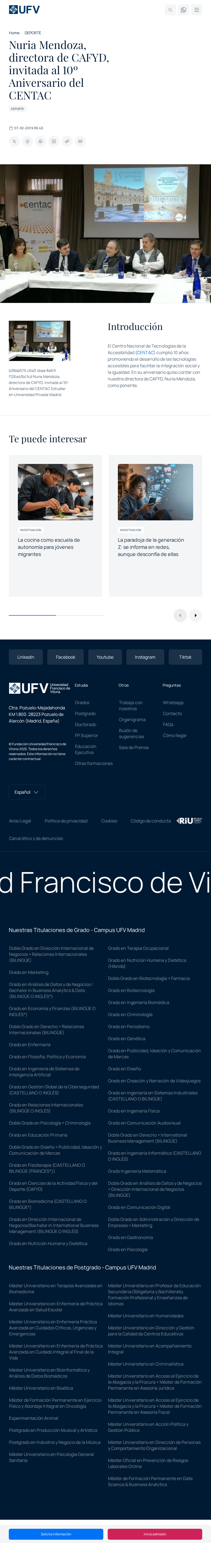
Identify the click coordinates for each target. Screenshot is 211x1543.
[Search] (170, 9)
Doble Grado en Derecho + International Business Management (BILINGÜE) (147, 1138)
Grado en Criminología (130, 1014)
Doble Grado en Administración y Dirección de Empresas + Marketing (153, 1222)
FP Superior (86, 735)
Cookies (109, 821)
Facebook (65, 657)
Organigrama (132, 719)
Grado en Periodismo (128, 1026)
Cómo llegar (175, 735)
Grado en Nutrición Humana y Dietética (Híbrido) (147, 963)
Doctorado (85, 724)
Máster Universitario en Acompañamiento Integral (149, 1349)
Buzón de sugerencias (131, 733)
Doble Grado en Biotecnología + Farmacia (149, 978)
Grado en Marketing (28, 972)
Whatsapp (173, 702)
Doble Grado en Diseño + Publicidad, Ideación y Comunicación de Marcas (55, 1150)
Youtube (105, 657)
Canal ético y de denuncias (36, 838)
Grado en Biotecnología (131, 990)
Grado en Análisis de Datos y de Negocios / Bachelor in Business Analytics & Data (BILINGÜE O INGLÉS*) (51, 990)
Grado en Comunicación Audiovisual (144, 1123)
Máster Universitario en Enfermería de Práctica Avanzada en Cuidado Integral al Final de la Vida (56, 1352)
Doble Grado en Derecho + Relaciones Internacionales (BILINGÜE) (46, 1029)
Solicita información (56, 1534)
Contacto (172, 713)
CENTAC (145, 352)
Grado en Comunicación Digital (139, 1207)
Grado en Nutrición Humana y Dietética (48, 1243)
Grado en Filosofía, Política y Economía (47, 1057)
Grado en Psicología (128, 1249)
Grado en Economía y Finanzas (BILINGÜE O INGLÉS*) (52, 1011)
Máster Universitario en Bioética (41, 1388)
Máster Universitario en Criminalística (146, 1364)
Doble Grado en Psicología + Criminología (50, 1123)
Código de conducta (151, 821)
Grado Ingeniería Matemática (137, 1171)
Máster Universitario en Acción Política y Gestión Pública (148, 1427)
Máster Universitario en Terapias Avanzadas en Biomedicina (55, 1289)
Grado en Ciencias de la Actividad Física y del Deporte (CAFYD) (53, 1186)
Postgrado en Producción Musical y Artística (53, 1430)
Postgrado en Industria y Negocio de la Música (55, 1442)
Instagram (145, 657)
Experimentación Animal (33, 1418)
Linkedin (25, 657)
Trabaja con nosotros (131, 705)
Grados (82, 702)
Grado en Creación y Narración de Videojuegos (154, 1081)
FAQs (168, 724)
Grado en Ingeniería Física (134, 1111)
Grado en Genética (126, 1039)
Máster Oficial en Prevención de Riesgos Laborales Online (148, 1463)
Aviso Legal (20, 821)
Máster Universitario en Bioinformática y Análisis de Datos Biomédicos (49, 1373)
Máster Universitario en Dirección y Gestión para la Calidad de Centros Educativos (151, 1331)
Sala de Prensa (134, 747)
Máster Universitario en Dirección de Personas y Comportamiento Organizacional (154, 1445)
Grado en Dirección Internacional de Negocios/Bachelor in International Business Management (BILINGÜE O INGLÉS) (54, 1225)
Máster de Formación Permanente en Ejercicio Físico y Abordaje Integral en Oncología (55, 1403)
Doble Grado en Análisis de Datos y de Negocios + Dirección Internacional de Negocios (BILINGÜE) (155, 1189)
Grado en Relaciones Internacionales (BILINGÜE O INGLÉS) (46, 1108)
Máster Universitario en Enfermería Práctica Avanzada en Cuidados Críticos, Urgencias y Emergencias (53, 1328)
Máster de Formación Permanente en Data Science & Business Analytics (150, 1481)
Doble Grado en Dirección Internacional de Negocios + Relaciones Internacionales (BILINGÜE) (51, 954)
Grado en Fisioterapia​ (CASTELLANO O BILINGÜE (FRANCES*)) (47, 1168)
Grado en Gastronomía (130, 1237)
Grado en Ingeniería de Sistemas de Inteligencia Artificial (44, 1072)
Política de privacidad (66, 821)
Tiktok (185, 657)
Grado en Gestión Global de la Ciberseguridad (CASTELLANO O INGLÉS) (54, 1090)
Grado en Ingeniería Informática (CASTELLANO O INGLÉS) (154, 1156)
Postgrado (85, 713)
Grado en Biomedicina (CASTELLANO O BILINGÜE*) (48, 1204)
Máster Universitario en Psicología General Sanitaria (51, 1457)
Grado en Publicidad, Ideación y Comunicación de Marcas (154, 1054)
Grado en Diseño (124, 1069)
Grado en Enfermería (30, 1045)
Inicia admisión (155, 1534)
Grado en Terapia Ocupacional (138, 948)
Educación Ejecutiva (85, 749)
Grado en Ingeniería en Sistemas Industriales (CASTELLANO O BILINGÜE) (153, 1096)
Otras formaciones (94, 763)
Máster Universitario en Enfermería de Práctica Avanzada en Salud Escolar (56, 1307)
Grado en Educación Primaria (38, 1135)
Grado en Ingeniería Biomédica (138, 1002)
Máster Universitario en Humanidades (146, 1316)
